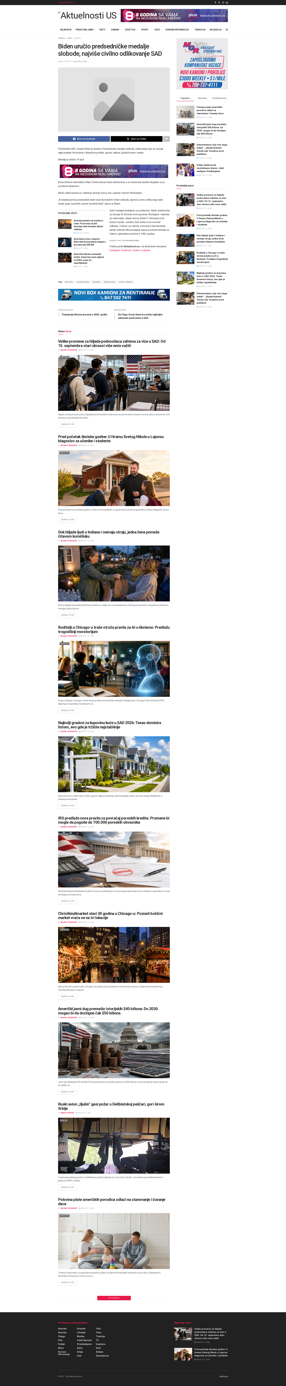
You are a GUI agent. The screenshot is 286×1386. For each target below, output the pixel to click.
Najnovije (66, 29)
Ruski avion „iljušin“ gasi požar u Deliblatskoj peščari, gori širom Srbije (111, 1106)
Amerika (77, 38)
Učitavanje (114, 1298)
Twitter (136, 250)
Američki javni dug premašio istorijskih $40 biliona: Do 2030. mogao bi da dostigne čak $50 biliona (108, 1011)
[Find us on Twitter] (219, 2)
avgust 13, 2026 (82, 233)
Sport (144, 29)
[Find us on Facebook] (215, 2)
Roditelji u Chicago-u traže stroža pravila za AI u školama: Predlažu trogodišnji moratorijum (114, 629)
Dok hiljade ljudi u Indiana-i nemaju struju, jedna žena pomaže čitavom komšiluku (108, 534)
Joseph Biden (82, 282)
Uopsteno (100, 1344)
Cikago (61, 1336)
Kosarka (81, 1328)
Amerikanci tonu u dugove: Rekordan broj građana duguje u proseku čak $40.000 (90, 242)
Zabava (115, 29)
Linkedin (145, 250)
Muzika (80, 1336)
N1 (116, 240)
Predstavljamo (85, 29)
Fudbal (61, 1344)
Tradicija (200, 29)
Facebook (126, 250)
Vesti (102, 29)
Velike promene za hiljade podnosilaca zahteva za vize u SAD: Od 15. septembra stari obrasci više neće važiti (111, 343)
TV (97, 1340)
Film (60, 1340)
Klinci (61, 1348)
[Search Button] (227, 29)
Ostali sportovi (84, 1340)
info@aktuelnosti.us (66, 2)
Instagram (114, 250)
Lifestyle (130, 29)
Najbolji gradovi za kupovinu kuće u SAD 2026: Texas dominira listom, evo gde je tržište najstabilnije (109, 724)
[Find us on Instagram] (223, 2)
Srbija (63, 1120)
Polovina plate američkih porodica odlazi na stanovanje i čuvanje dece (111, 1201)
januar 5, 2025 (64, 61)
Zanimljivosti (102, 1356)
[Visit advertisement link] (174, 15)
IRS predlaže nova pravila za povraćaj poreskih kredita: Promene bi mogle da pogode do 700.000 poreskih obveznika (113, 820)
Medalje (96, 282)
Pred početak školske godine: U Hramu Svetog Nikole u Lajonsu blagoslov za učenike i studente (111, 438)
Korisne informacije (177, 29)
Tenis (98, 1332)
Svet (79, 1356)
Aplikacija (216, 29)
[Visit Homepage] (87, 15)
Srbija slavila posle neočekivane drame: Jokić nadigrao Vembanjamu (210, 168)
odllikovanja (109, 282)
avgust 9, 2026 (81, 248)
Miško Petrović (67, 1113)
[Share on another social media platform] (166, 139)
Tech (157, 29)
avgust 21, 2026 (87, 350)
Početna (61, 38)
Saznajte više (69, 424)
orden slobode (126, 282)
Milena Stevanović (69, 350)
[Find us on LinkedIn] (227, 2)
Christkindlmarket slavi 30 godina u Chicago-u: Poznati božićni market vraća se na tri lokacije (110, 915)
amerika (62, 1332)
